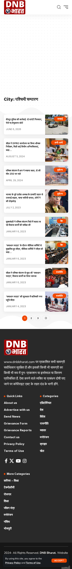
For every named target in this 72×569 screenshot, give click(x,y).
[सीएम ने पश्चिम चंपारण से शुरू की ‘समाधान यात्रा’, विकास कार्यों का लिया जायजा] (56, 278)
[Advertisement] (36, 57)
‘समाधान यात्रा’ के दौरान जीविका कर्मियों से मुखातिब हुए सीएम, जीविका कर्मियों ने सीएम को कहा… (24, 249)
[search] (59, 7)
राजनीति (59, 272)
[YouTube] (18, 461)
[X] (11, 461)
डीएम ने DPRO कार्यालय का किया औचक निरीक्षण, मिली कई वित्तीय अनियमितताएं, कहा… (23, 146)
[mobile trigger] (65, 7)
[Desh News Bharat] (15, 7)
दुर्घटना (60, 169)
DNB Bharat (48, 553)
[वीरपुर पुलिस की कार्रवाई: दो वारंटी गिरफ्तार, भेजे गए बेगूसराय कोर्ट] (56, 125)
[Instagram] (24, 461)
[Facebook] (6, 461)
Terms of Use (33, 562)
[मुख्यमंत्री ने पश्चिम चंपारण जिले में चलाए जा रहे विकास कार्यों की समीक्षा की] (56, 227)
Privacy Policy (13, 562)
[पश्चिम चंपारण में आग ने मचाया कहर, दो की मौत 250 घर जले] (56, 176)
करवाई (60, 118)
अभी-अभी (59, 142)
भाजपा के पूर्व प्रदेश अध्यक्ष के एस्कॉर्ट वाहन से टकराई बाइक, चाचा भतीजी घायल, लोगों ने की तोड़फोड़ (24, 198)
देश (61, 220)
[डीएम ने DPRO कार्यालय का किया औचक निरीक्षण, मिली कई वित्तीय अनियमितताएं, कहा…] (56, 150)
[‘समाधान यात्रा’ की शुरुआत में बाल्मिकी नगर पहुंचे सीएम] (56, 302)
